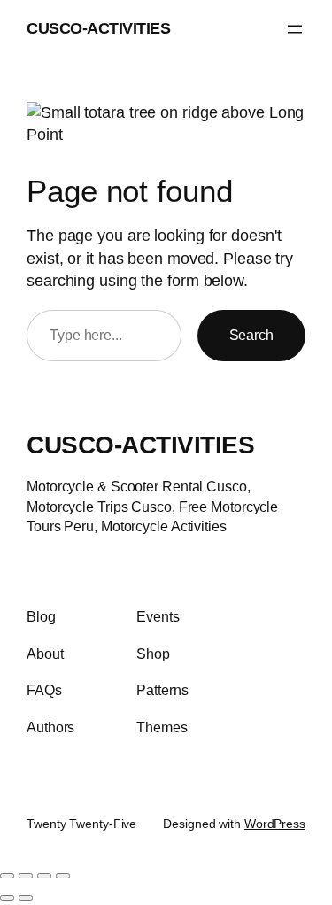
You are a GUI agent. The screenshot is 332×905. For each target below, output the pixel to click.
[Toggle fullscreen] (26, 875)
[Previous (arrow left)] (7, 898)
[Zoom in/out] (7, 875)
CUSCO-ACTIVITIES (98, 28)
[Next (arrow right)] (26, 898)
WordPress (274, 823)
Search (251, 335)
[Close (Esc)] (63, 875)
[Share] (44, 875)
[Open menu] (294, 29)
